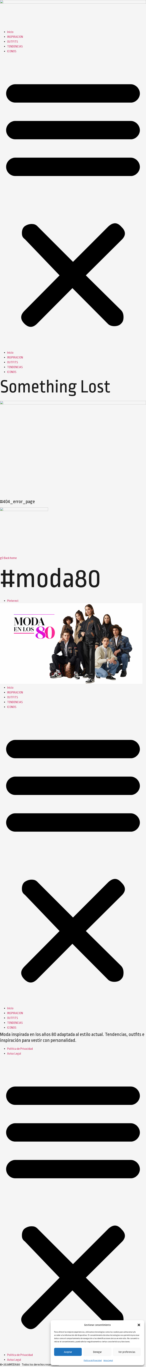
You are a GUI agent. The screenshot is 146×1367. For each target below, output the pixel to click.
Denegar (97, 1352)
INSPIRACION (15, 36)
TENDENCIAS (15, 46)
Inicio (10, 32)
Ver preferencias (126, 1352)
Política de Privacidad (93, 1360)
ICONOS (11, 51)
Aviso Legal (108, 1360)
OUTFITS (12, 41)
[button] (139, 1325)
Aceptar (68, 1352)
